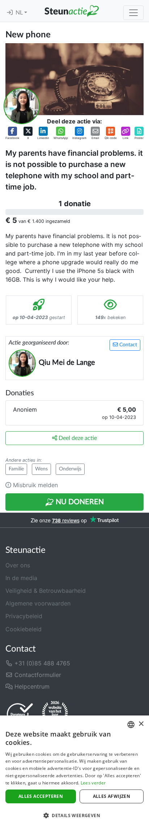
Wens (41, 469)
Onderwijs (70, 469)
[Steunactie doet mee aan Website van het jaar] (55, 713)
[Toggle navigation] (133, 12)
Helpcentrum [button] (31, 686)
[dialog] (74, 771)
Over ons (17, 565)
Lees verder (93, 783)
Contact (127, 344)
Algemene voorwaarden (38, 603)
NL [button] (20, 13)
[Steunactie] (71, 11)
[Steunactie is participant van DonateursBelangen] (19, 714)
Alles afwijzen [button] (112, 796)
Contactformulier (37, 674)
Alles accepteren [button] (40, 796)
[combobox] (131, 724)
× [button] (141, 724)
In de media (21, 578)
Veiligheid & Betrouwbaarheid (45, 590)
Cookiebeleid (23, 629)
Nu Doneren (79, 502)
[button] (12, 133)
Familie (16, 469)
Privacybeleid (23, 616)
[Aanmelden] (9, 12)
